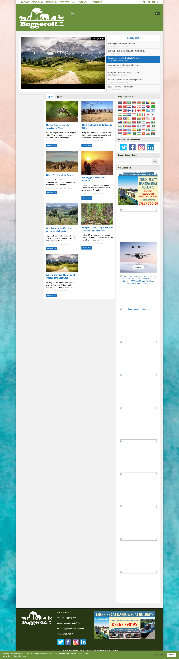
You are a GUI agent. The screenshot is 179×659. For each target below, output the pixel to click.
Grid (51, 96)
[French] (134, 110)
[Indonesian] (134, 114)
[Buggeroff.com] (42, 18)
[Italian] (143, 114)
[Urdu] (134, 134)
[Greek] (148, 110)
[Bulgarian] (153, 102)
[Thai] (120, 134)
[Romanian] (125, 126)
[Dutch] (143, 106)
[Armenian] (134, 102)
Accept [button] (171, 655)
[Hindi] (120, 114)
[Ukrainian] (129, 134)
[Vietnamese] (143, 134)
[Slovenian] (125, 130)
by (117, 46)
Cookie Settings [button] (159, 655)
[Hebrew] (153, 110)
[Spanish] (134, 130)
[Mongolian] (125, 122)
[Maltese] (153, 118)
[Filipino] (125, 110)
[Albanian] (125, 102)
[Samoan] (134, 126)
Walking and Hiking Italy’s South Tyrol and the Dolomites (60, 276)
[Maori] (120, 122)
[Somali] (129, 130)
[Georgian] (139, 110)
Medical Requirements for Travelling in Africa (58, 126)
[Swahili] (139, 130)
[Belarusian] (139, 102)
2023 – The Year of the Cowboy (60, 175)
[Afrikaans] (120, 102)
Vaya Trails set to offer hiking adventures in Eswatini (59, 230)
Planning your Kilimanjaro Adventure (93, 179)
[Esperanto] (153, 106)
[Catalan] (120, 106)
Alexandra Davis (123, 82)
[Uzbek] (139, 134)
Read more (51, 145)
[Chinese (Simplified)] (125, 106)
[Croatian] (129, 106)
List (61, 96)
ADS (73, 2)
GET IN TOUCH (98, 2)
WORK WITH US (84, 2)
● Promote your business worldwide (70, 628)
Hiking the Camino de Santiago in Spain (96, 126)
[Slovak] (120, 130)
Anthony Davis (123, 46)
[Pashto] (139, 122)
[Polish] (148, 122)
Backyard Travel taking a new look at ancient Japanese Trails (97, 229)
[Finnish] (129, 110)
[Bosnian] (148, 102)
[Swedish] (148, 130)
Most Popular (96, 39)
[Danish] (139, 106)
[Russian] (129, 126)
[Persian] (143, 122)
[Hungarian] (125, 114)
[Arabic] (129, 102)
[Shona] (148, 126)
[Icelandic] (129, 114)
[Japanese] (148, 114)
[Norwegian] (134, 122)
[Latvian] (134, 118)
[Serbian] (143, 126)
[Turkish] (125, 134)
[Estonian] (120, 110)
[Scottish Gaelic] (139, 126)
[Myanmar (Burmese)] (129, 122)
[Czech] (134, 106)
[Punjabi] (120, 126)
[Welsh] (148, 134)
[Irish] (139, 114)
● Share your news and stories (68, 623)
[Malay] (148, 118)
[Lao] (125, 118)
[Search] (155, 161)
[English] (148, 106)
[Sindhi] (153, 126)
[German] (143, 110)
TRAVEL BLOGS (37, 2)
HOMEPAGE (25, 2)
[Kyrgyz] (120, 118)
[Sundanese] (143, 130)
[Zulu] (153, 134)
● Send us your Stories (65, 634)
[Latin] (129, 118)
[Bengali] (143, 102)
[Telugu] (153, 130)
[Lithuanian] (139, 118)
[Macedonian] (143, 118)
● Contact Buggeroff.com (66, 617)
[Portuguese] (153, 122)
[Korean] (153, 114)
